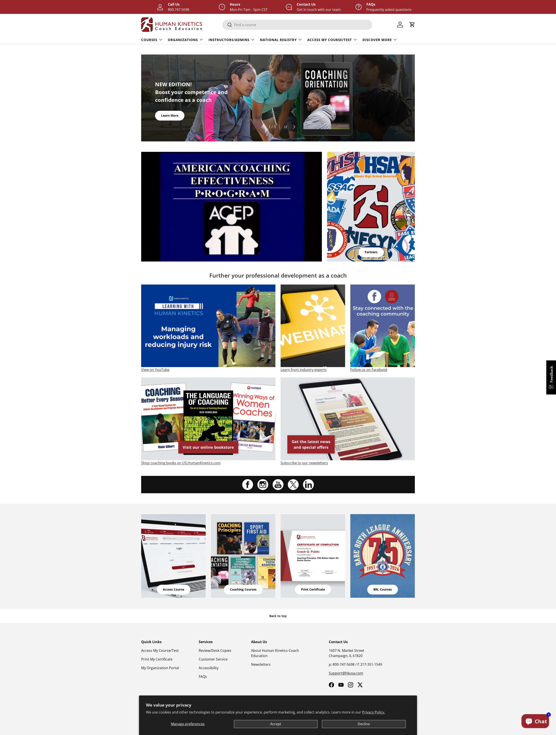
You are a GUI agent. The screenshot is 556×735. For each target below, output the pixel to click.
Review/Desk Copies (215, 650)
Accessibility (208, 667)
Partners (371, 252)
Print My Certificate (156, 659)
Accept (275, 724)
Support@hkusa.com (346, 673)
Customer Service (213, 659)
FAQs (203, 676)
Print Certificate (313, 589)
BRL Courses (382, 589)
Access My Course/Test (329, 40)
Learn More (169, 115)
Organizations (183, 40)
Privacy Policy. (373, 712)
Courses (149, 40)
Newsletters (261, 664)
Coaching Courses (243, 589)
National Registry (278, 40)
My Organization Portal (160, 667)
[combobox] (297, 25)
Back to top (278, 616)
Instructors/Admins (228, 40)
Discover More (377, 40)
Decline (364, 724)
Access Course (173, 589)
